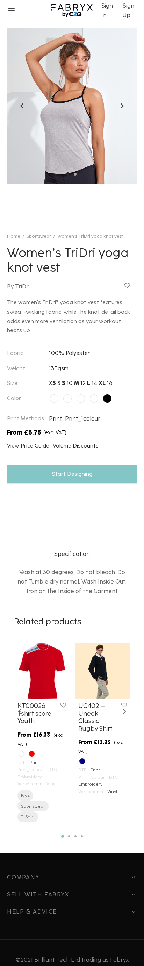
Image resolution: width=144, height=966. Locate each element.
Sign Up (128, 10)
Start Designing (72, 474)
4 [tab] (82, 836)
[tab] (72, 554)
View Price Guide (28, 445)
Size (12, 383)
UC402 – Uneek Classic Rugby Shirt (95, 717)
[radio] (54, 398)
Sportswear (39, 236)
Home (13, 236)
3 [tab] (75, 836)
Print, (56, 418)
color (14, 398)
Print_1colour (82, 418)
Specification (72, 554)
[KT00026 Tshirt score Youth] (42, 671)
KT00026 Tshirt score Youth (34, 713)
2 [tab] (69, 836)
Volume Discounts (76, 445)
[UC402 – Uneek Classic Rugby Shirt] (102, 671)
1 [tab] (62, 836)
